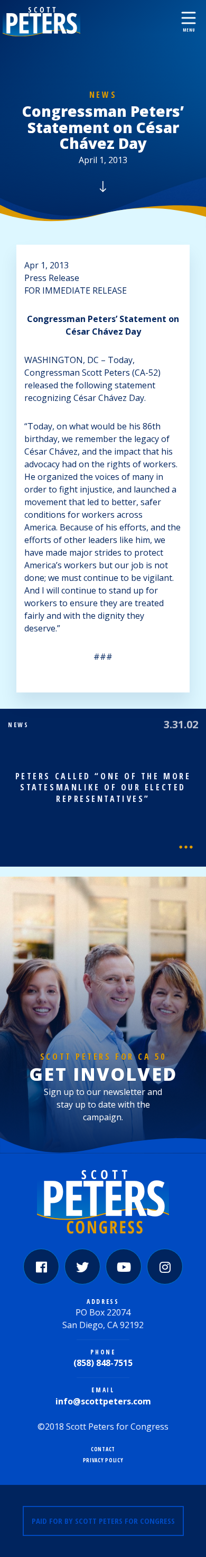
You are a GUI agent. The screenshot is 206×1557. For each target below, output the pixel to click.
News (103, 95)
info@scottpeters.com (103, 1401)
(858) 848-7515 (103, 1363)
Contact (103, 1449)
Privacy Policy (103, 1460)
